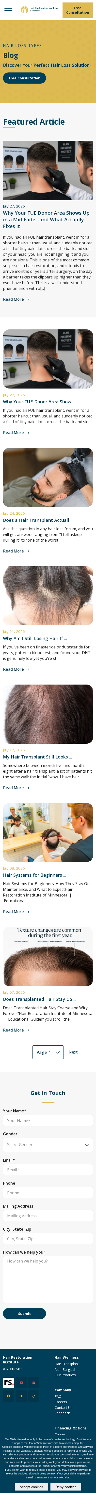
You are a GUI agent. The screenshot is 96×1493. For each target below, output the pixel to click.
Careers (61, 1402)
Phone (9, 1183)
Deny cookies (65, 1487)
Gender (10, 1134)
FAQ (58, 1396)
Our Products (65, 1375)
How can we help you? (24, 1252)
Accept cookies (31, 1487)
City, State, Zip (17, 1229)
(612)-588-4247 (12, 1368)
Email (9, 1160)
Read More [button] (14, 299)
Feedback (62, 1413)
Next (73, 1052)
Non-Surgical (65, 1369)
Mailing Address (18, 1206)
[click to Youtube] (21, 1382)
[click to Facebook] (8, 1396)
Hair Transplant (67, 1363)
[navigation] (8, 10)
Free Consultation (24, 78)
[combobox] (48, 1052)
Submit (24, 1313)
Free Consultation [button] (77, 10)
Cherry (60, 1434)
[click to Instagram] (33, 1382)
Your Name (14, 1111)
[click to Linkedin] (21, 1396)
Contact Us (63, 1407)
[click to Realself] (8, 1382)
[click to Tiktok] (33, 1396)
